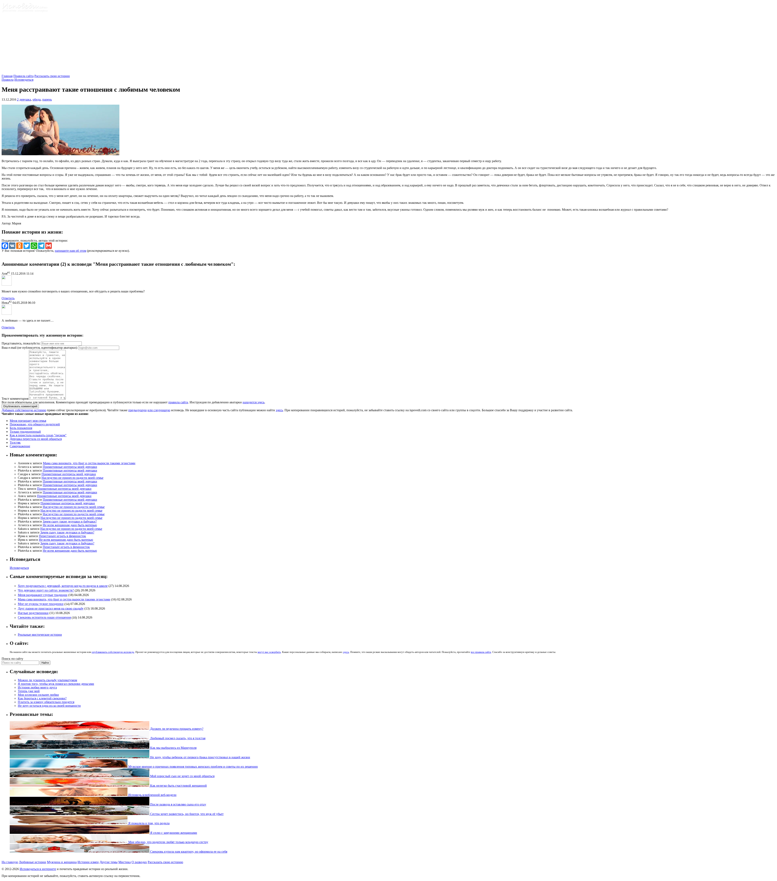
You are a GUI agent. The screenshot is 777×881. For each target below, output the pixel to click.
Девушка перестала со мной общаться (36, 439)
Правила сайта (23, 76)
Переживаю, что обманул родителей (35, 424)
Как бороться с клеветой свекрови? (42, 698)
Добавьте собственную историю (24, 410)
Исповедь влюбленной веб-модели (151, 795)
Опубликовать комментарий (20, 406)
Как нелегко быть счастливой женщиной (178, 785)
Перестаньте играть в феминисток (62, 536)
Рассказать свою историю (52, 76)
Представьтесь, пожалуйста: (21, 343)
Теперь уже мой (29, 691)
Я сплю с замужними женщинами (173, 832)
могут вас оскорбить (269, 652)
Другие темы (109, 862)
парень (47, 99)
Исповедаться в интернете (38, 869)
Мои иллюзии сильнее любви (38, 694)
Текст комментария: (15, 398)
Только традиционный (25, 431)
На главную (10, 862)
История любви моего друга (37, 687)
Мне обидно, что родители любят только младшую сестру (167, 842)
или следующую (159, 410)
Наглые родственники (33, 613)
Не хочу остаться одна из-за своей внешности (49, 705)
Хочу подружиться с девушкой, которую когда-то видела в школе (63, 586)
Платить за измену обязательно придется (46, 702)
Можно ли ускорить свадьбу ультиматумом (47, 680)
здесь (279, 410)
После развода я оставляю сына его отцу (177, 804)
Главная (7, 76)
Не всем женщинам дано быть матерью (70, 525)
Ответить (8, 298)
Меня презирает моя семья (28, 420)
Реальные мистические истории (40, 634)
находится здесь (253, 402)
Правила (8, 79)
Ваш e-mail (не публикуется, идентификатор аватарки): (40, 347)
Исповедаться (23, 79)
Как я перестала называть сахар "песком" (38, 435)
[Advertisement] (388, 44)
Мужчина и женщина (62, 862)
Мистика (124, 862)
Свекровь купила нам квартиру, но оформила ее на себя (188, 851)
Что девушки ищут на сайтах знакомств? (46, 590)
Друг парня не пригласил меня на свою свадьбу (51, 608)
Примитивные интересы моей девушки (70, 467)
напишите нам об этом (70, 250)
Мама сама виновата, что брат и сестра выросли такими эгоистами (89, 463)
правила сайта (178, 402)
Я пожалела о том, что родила (148, 823)
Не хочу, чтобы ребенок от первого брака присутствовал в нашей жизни (199, 757)
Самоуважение (20, 446)
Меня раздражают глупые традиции (42, 595)
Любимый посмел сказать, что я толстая (177, 738)
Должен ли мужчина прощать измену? (176, 728)
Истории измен (88, 862)
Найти (45, 662)
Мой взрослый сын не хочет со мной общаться (181, 776)
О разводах (139, 862)
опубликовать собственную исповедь (113, 652)
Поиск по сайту (12, 658)
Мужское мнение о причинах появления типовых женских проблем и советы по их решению (192, 766)
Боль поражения (21, 428)
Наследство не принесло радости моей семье (72, 477)
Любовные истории (32, 862)
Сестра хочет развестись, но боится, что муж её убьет (186, 814)
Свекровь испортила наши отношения (44, 617)
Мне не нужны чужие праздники (41, 604)
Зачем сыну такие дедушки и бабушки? (70, 521)
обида (37, 99)
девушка (25, 99)
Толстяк (15, 442)
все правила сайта (481, 652)
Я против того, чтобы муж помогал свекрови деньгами (56, 683)
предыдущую (137, 410)
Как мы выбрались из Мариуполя (172, 747)
